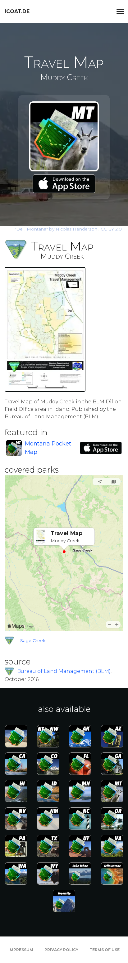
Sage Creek (32, 640)
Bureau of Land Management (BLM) (64, 671)
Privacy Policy (61, 949)
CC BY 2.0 (111, 229)
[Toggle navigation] (120, 11)
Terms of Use (104, 949)
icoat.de (17, 11)
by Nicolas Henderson (56, 229)
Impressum (20, 949)
